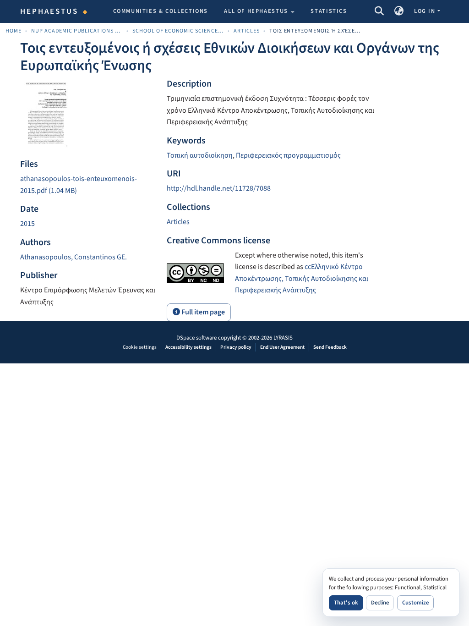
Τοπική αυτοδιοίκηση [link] (200, 155)
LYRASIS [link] (283, 338)
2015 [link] (27, 224)
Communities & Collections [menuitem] (160, 11)
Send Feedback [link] (330, 347)
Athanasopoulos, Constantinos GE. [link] (73, 257)
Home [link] (13, 31)
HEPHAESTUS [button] (49, 11)
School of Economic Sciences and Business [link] (178, 31)
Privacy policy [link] (235, 347)
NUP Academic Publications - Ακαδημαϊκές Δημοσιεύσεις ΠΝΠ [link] (77, 31)
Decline (380, 603)
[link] (88, 185)
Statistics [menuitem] (329, 11)
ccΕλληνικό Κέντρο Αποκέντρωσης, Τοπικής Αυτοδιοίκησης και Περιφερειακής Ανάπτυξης (301, 278)
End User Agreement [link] (282, 347)
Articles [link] (247, 31)
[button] (379, 11)
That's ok (346, 603)
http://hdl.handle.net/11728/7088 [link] (219, 188)
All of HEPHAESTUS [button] (256, 11)
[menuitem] (259, 11)
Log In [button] (425, 11)
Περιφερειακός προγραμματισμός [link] (288, 155)
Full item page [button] (202, 312)
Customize (415, 603)
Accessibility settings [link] (188, 347)
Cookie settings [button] (140, 347)
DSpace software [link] (196, 338)
